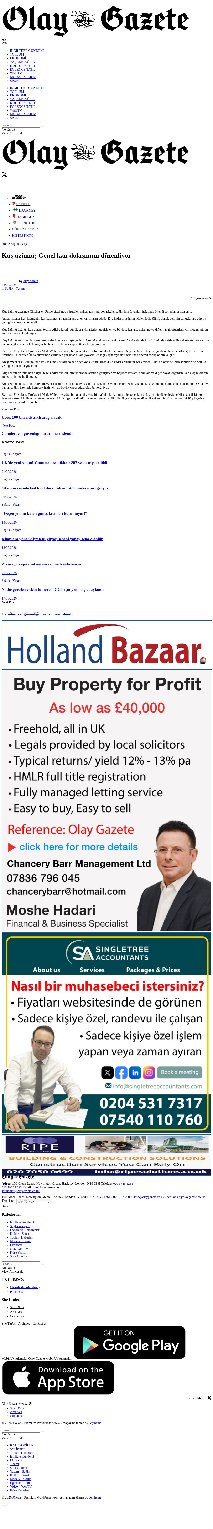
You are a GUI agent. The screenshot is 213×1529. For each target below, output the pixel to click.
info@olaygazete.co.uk (48, 1187)
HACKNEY (27, 210)
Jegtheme (95, 1423)
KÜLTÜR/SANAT (23, 65)
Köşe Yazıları (18, 1252)
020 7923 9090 (12, 1187)
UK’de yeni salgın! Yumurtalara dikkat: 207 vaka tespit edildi (54, 462)
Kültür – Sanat (19, 1233)
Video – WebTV (21, 1486)
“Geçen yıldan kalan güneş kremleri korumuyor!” (44, 513)
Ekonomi (16, 1245)
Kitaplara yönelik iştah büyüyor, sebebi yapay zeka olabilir (52, 539)
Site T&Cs (17, 1307)
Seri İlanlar (17, 1449)
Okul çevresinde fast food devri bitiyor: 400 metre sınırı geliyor (55, 488)
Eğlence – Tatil (20, 1483)
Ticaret (14, 1464)
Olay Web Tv (19, 1248)
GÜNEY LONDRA (25, 229)
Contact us (17, 1316)
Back (5, 1206)
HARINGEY (26, 216)
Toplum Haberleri (21, 1237)
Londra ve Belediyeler (24, 1230)
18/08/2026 (9, 522)
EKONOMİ (18, 58)
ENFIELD (23, 204)
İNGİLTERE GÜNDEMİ (27, 50)
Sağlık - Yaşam (20, 244)
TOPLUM (17, 54)
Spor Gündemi (19, 1256)
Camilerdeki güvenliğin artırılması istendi (37, 614)
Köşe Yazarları (19, 1490)
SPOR (14, 80)
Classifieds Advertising (25, 1287)
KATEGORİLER (21, 1445)
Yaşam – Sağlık (20, 1471)
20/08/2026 (9, 497)
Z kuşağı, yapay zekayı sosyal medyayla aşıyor (42, 564)
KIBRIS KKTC (22, 235)
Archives (16, 1311)
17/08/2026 (9, 598)
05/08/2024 (9, 285)
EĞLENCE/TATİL (23, 69)
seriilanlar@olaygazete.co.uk (21, 1191)
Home (6, 244)
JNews (16, 1423)
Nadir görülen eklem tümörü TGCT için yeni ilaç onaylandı (53, 589)
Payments (16, 1291)
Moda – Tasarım (20, 1241)
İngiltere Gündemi (22, 1222)
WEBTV (16, 73)
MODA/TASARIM (23, 77)
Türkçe (28, 1201)
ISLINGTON (26, 223)
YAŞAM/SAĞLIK (22, 62)
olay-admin (30, 281)
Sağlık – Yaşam (20, 1226)
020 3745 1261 (123, 1183)
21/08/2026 (9, 471)
